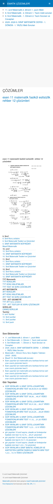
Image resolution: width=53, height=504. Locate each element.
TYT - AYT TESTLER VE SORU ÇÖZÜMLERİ (21, 304)
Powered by (14, 490)
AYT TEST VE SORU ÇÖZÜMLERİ (17, 297)
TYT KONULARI (9, 281)
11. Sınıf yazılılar (9, 319)
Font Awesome (8, 484)
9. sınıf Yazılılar (9, 314)
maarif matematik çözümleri (35, 481)
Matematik (6, 481)
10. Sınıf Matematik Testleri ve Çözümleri (19, 256)
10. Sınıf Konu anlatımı (12, 251)
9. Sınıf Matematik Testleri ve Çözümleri (19, 241)
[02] (20, 212)
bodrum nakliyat (8, 470)
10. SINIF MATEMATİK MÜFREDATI (17, 254)
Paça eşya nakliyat (21, 470)
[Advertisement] (26, 58)
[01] (20, 181)
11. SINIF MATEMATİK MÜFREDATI (17, 264)
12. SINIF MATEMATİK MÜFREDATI (17, 276)
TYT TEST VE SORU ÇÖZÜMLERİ (17, 287)
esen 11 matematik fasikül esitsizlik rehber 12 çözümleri (26, 99)
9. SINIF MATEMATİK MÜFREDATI (17, 243)
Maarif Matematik (10, 246)
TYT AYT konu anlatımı (12, 302)
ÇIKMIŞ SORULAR (10, 309)
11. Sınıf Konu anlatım (11, 261)
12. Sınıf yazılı (8, 322)
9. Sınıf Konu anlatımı (11, 238)
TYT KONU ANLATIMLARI (13, 284)
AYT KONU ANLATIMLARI (13, 294)
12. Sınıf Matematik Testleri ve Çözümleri (19, 274)
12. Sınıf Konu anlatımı (12, 271)
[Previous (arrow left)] (33, 168)
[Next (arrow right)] (35, 168)
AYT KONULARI (9, 291)
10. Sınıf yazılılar (9, 317)
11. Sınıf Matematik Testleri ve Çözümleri (19, 266)
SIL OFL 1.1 (31, 484)
